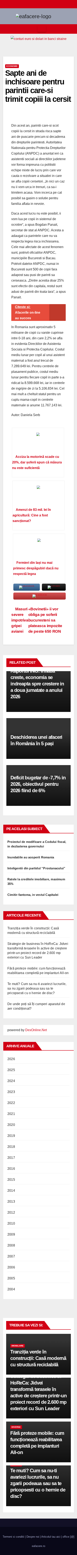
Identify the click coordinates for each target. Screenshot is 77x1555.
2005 (11, 1278)
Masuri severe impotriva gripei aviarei (19, 620)
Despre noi (32, 1536)
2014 (11, 1190)
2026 (11, 1059)
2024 (11, 1081)
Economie (12, 66)
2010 (11, 1223)
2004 (11, 1289)
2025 (11, 1070)
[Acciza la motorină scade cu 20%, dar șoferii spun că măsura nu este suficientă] (38, 442)
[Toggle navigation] (41, 29)
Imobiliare (17, 1346)
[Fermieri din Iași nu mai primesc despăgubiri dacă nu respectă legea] (39, 548)
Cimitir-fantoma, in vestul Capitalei (32, 894)
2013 (11, 1201)
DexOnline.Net (36, 1030)
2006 (11, 1267)
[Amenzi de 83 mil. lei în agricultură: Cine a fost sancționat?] (38, 495)
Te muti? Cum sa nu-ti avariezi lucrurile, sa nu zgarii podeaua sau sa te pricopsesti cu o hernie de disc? (36, 988)
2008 (11, 1245)
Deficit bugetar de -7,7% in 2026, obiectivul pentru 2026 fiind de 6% (38, 784)
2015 (11, 1179)
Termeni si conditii (13, 1536)
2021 (11, 1114)
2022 (11, 1103)
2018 (11, 1146)
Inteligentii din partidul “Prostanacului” (36, 868)
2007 (11, 1256)
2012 (11, 1212)
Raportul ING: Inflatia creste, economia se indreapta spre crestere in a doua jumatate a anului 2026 (37, 684)
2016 (11, 1168)
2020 (11, 1125)
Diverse (16, 1427)
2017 (11, 1157)
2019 (11, 1135)
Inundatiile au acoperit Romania (30, 857)
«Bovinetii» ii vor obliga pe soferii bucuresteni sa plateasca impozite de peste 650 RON (45, 620)
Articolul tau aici (50, 1536)
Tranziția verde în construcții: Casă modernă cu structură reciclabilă (38, 1358)
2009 (11, 1234)
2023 (11, 1092)
